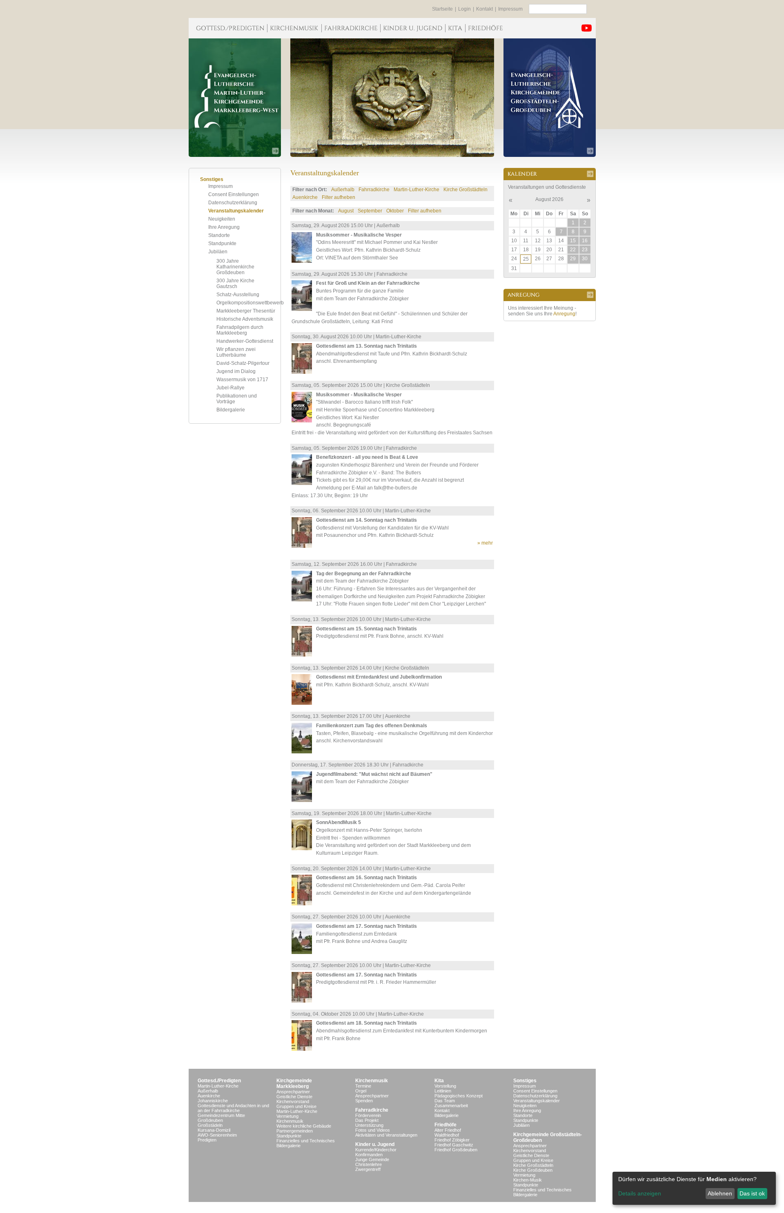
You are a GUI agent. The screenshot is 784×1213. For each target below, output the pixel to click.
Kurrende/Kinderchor (375, 1149)
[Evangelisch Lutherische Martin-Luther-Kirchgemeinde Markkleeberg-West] (235, 97)
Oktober (395, 211)
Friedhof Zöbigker (452, 1139)
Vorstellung (445, 1085)
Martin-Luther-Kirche (416, 189)
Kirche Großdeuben (532, 1170)
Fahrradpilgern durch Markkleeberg (239, 330)
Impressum (510, 9)
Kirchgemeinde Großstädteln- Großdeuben (547, 1137)
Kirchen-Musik (527, 1179)
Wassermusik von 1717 (242, 379)
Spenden (364, 1100)
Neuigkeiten (221, 219)
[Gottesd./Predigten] (228, 28)
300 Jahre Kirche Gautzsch (235, 283)
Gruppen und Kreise (296, 1106)
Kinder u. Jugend (374, 1144)
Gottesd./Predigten (219, 1080)
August (346, 211)
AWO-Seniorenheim (217, 1135)
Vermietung (287, 1116)
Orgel (360, 1090)
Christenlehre (368, 1164)
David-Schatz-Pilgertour (243, 363)
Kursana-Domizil (214, 1130)
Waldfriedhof (446, 1135)
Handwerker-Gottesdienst (244, 341)
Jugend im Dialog (236, 371)
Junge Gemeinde (372, 1159)
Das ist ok (752, 1193)
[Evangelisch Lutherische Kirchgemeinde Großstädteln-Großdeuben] (549, 97)
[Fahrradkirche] (350, 28)
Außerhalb (342, 189)
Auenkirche (305, 197)
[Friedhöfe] (485, 28)
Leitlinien (442, 1090)
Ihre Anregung (224, 227)
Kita (439, 1080)
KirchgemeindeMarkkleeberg (294, 1083)
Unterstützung (369, 1125)
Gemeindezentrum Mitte (221, 1115)
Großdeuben (210, 1120)
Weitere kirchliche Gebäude (303, 1126)
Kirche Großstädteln (465, 189)
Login (464, 9)
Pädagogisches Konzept (458, 1095)
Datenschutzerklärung (232, 203)
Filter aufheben (338, 197)
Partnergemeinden (294, 1130)
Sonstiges (525, 1080)
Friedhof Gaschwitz (453, 1144)
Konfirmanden (369, 1154)
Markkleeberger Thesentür (245, 311)
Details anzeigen (639, 1193)
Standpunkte (222, 243)
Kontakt (484, 9)
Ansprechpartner (293, 1091)
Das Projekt (367, 1120)
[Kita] (455, 28)
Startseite (442, 9)
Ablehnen (720, 1193)
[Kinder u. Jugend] (412, 28)
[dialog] (694, 1188)
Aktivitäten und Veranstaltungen (386, 1135)
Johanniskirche (213, 1100)
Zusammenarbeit (451, 1105)
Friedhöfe (445, 1125)
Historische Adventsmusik (244, 319)
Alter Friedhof (447, 1130)
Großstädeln (210, 1125)
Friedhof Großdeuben (455, 1149)
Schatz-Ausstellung (237, 294)
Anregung (564, 314)
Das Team (444, 1100)
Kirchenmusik (289, 1121)
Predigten (207, 1139)
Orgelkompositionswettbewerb (250, 303)
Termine (363, 1085)
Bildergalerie (230, 410)
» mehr (485, 543)
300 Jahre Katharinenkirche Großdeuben (235, 266)
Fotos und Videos (372, 1130)
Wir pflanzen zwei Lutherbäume (236, 352)
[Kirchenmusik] (294, 28)
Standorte (219, 235)
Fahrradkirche (374, 189)
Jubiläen (217, 252)
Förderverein (368, 1115)
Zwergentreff (368, 1169)
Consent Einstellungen (233, 194)
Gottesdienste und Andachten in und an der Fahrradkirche (233, 1108)
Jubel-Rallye (230, 388)
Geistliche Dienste (294, 1096)
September (370, 211)
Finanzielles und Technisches (305, 1140)
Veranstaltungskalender (236, 211)
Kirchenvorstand (292, 1101)
